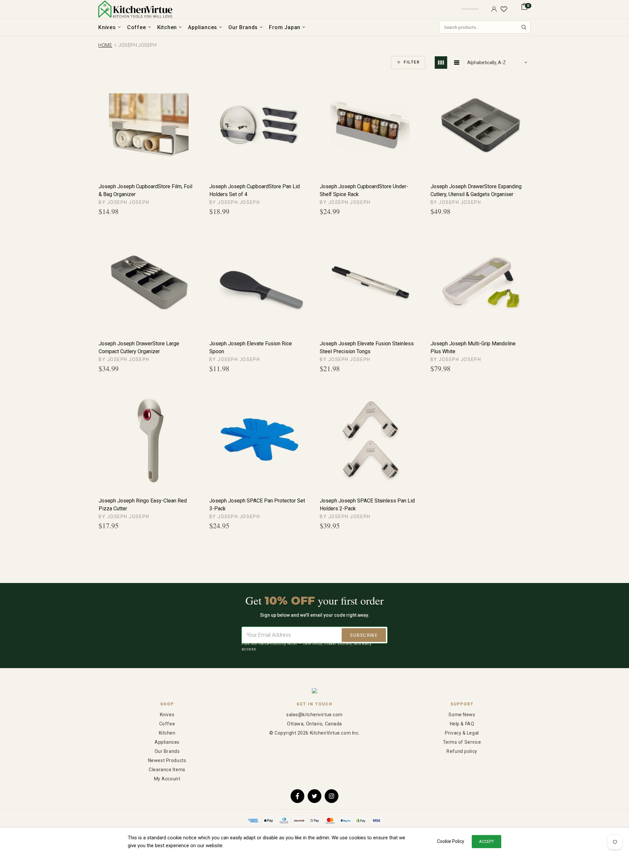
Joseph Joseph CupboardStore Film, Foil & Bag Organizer (145, 190)
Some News (461, 714)
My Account (167, 778)
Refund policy (462, 751)
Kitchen (167, 733)
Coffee (167, 723)
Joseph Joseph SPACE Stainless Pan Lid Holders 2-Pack (367, 505)
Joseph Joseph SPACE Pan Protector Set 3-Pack (257, 505)
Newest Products (167, 760)
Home (105, 45)
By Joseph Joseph (124, 202)
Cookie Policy (450, 841)
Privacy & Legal (462, 733)
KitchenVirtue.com (135, 9)
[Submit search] (523, 27)
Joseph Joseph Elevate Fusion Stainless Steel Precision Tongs (367, 347)
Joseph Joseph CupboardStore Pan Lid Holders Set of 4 (254, 190)
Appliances (167, 742)
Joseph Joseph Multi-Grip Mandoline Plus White (473, 347)
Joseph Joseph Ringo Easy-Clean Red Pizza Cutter (143, 505)
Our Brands (167, 751)
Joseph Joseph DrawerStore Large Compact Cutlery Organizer (139, 347)
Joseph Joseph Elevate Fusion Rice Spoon (250, 347)
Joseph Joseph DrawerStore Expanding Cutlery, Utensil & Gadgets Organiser (476, 190)
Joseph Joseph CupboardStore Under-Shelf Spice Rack (364, 190)
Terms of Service (462, 742)
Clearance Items (167, 769)
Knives (167, 714)
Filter (412, 62)
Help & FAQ (462, 723)
